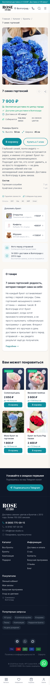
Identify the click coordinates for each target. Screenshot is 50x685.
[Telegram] (17, 641)
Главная (6, 19)
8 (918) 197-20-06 (14, 527)
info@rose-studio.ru (14, 530)
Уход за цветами (10, 593)
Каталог (16, 19)
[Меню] (45, 8)
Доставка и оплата (36, 547)
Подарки (6, 560)
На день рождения (11, 627)
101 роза (7, 617)
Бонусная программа (37, 560)
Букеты (26, 19)
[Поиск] (39, 8)
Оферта (41, 654)
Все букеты (7, 547)
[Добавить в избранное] (39, 91)
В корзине (39, 617)
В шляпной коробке (23, 617)
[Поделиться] (45, 91)
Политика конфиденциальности (20, 654)
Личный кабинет (10, 581)
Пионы (6, 622)
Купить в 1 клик (35, 141)
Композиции (8, 556)
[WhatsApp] (25, 641)
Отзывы (31, 564)
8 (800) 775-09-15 (15, 522)
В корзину (12, 141)
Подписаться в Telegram (26, 487)
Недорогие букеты (35, 622)
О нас (30, 551)
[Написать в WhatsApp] (44, 663)
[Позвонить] (33, 8)
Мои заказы (7, 585)
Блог (29, 568)
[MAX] (33, 641)
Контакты (31, 556)
